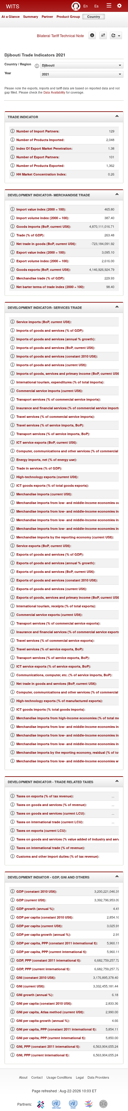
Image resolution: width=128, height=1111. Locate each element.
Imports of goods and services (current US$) (51, 365)
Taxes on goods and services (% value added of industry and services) (71, 839)
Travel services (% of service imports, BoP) (49, 425)
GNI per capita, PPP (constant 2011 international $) (56, 1029)
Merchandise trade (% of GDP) (40, 278)
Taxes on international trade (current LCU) (49, 822)
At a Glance (10, 16)
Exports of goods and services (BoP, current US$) (55, 571)
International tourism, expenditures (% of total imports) (59, 382)
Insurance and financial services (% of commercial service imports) (68, 408)
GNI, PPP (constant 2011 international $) (47, 1046)
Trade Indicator (23, 117)
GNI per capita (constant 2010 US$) (43, 1003)
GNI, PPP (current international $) (42, 1055)
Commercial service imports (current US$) (49, 390)
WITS (12, 6)
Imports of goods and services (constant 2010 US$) (56, 356)
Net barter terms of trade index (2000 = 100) (50, 287)
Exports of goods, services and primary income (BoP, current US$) (68, 597)
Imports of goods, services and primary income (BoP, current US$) (68, 373)
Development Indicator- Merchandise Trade (49, 195)
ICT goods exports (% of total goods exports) (52, 485)
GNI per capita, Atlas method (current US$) (49, 1012)
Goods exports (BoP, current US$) (43, 269)
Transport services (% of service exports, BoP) (52, 657)
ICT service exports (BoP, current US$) (46, 442)
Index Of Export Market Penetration (43, 148)
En (85, 5)
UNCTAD (57, 1104)
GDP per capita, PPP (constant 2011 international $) (56, 943)
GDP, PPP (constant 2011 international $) (48, 960)
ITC (42, 1104)
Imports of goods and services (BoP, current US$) (55, 347)
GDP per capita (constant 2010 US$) (44, 917)
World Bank (105, 1104)
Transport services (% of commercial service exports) (57, 623)
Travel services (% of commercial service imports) (55, 416)
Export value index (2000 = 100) (40, 252)
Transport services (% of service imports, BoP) (52, 434)
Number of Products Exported (39, 165)
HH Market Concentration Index (40, 174)
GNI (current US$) (30, 986)
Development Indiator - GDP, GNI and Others (48, 877)
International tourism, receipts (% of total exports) (55, 606)
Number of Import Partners (37, 131)
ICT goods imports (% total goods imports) (50, 709)
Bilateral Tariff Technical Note (60, 35)
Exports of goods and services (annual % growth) (55, 563)
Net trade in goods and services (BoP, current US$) (56, 683)
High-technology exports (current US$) (46, 477)
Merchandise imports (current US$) (43, 494)
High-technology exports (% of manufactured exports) (59, 700)
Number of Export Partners (37, 157)
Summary (30, 16)
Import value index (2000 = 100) (40, 209)
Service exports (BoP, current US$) (43, 545)
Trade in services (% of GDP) (38, 468)
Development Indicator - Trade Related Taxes (50, 782)
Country (93, 16)
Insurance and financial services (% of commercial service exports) (68, 632)
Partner (47, 16)
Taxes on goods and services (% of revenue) (51, 804)
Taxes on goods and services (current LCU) (50, 813)
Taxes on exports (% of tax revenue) (44, 796)
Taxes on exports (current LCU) (40, 830)
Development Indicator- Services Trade (45, 307)
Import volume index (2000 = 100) (42, 218)
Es (96, 5)
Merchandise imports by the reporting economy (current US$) (64, 537)
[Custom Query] (103, 35)
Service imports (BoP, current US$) (43, 322)
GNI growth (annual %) (34, 995)
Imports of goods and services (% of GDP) (49, 330)
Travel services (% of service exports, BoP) (49, 649)
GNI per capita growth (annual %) (42, 1020)
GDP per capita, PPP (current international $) (51, 951)
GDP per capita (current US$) (39, 926)
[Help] (92, 35)
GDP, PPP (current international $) (42, 969)
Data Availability (54, 92)
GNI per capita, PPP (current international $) (50, 1038)
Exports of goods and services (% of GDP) (49, 554)
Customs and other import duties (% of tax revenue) (57, 856)
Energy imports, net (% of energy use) (46, 459)
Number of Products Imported (39, 140)
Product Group (68, 16)
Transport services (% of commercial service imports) (58, 399)
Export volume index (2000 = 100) (42, 261)
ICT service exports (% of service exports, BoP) (53, 666)
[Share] (116, 35)
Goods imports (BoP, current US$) (43, 226)
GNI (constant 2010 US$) (35, 977)
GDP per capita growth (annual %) (43, 934)
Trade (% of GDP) (29, 235)
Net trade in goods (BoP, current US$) (45, 243)
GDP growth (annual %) (35, 908)
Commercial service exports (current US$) (49, 614)
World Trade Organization (89, 1104)
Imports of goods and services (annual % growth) (55, 339)
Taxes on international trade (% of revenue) (50, 848)
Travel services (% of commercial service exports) (54, 640)
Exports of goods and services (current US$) (51, 589)
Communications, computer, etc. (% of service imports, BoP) (63, 675)
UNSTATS (73, 1104)
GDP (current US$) (30, 900)
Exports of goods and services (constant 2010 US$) (56, 580)
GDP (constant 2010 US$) (36, 891)
